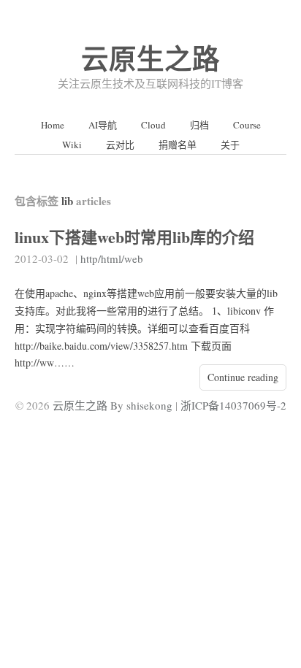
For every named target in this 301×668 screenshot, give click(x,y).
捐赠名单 (178, 144)
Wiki (72, 144)
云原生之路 (150, 58)
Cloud (153, 124)
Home (52, 124)
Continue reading (242, 377)
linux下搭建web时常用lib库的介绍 (134, 237)
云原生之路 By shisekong (112, 405)
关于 (230, 144)
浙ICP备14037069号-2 (233, 405)
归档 (199, 124)
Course (247, 124)
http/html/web (111, 258)
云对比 (120, 144)
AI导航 (102, 124)
